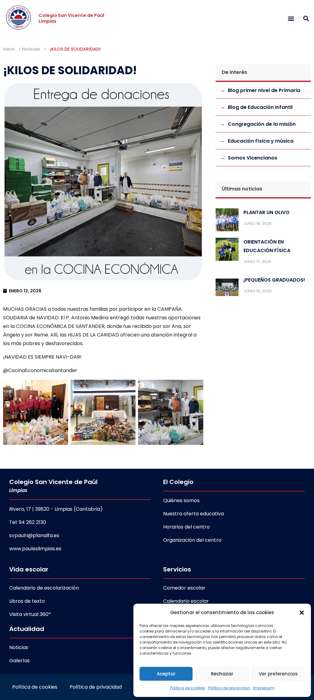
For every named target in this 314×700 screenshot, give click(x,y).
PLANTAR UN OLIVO (266, 212)
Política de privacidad (229, 687)
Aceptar (166, 674)
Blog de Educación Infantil (260, 107)
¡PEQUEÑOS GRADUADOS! (274, 279)
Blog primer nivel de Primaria (264, 90)
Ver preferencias (278, 674)
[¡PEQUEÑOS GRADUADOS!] (227, 289)
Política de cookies (187, 687)
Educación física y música (260, 140)
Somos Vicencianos (252, 157)
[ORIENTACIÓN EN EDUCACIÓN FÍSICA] (227, 250)
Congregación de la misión (262, 124)
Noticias (31, 49)
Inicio (9, 49)
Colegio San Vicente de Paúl (71, 18)
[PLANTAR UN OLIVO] (227, 221)
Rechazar (222, 674)
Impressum (263, 687)
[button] (302, 613)
